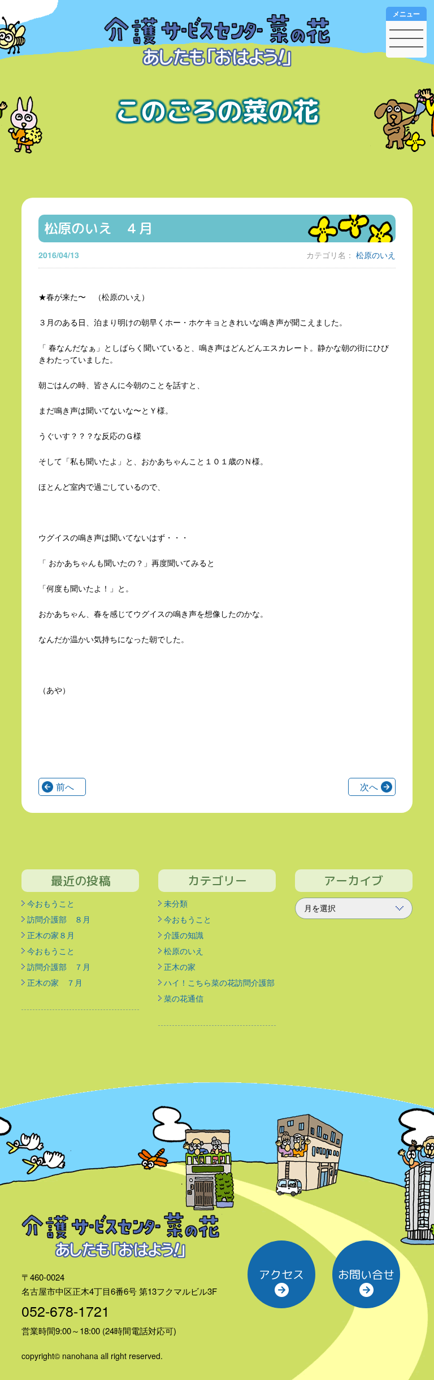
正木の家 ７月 (55, 982)
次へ (369, 786)
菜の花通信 (183, 998)
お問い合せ (366, 1274)
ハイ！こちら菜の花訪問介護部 (219, 982)
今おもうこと (51, 903)
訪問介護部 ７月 (58, 966)
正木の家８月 (51, 935)
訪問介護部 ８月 (58, 919)
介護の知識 (183, 935)
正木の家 (180, 966)
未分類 (176, 903)
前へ (65, 786)
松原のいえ (376, 254)
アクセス (281, 1274)
